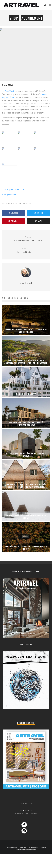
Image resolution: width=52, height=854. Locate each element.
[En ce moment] (26, 788)
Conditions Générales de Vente (26, 849)
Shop (14, 18)
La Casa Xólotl (8, 91)
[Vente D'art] (26, 708)
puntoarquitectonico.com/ (13, 189)
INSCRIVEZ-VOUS (26, 810)
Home (18, 203)
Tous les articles (12, 847)
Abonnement (31, 18)
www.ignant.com (9, 194)
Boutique (23, 847)
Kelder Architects (24, 250)
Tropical (27, 203)
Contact (43, 847)
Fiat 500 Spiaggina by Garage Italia (28, 239)
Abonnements (33, 847)
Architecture (8, 203)
